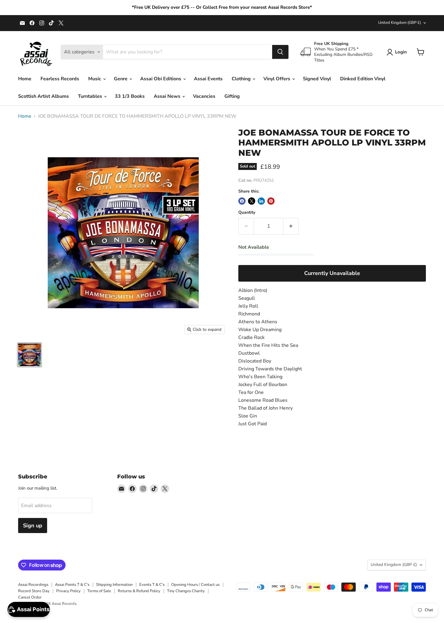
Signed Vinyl (317, 78)
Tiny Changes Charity (186, 591)
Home (24, 78)
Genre (121, 78)
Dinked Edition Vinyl (362, 78)
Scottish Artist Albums (43, 96)
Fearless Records (59, 78)
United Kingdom (399, 22)
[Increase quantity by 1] (291, 226)
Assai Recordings (33, 584)
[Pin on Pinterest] (271, 201)
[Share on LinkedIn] (261, 201)
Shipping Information (114, 584)
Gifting (232, 96)
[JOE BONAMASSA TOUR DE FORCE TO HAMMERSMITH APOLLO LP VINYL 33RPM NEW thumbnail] (29, 355)
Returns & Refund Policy (139, 591)
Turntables (90, 96)
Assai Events (208, 78)
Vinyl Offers (277, 78)
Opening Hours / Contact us (195, 584)
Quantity (246, 212)
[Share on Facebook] (242, 201)
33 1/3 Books (130, 96)
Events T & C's (152, 584)
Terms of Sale (99, 591)
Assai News (168, 96)
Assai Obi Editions (161, 78)
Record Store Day (34, 591)
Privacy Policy (68, 591)
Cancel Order (30, 597)
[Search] (280, 52)
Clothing (242, 78)
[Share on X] (251, 201)
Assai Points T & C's (72, 584)
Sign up (32, 525)
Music (95, 78)
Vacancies (204, 96)
